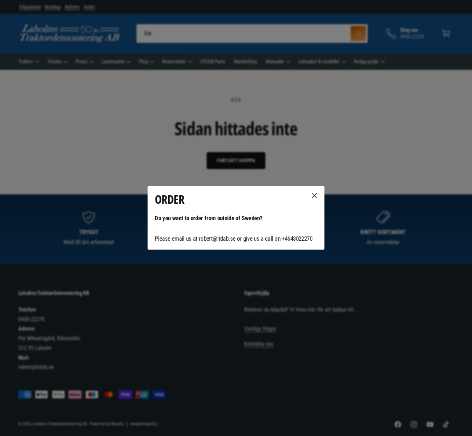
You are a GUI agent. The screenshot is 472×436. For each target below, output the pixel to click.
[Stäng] (314, 195)
